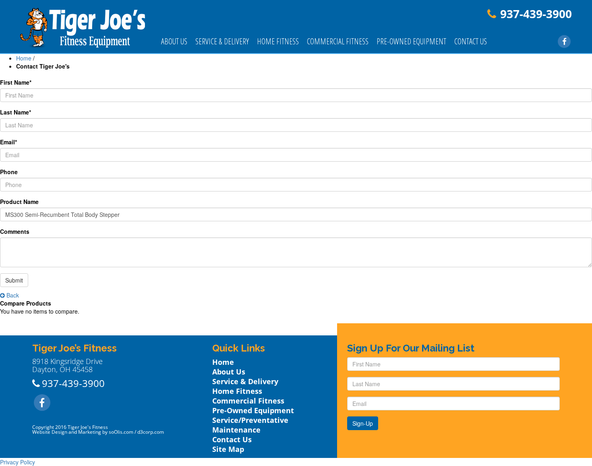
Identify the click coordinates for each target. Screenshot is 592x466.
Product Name (19, 202)
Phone (9, 172)
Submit (14, 280)
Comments (14, 231)
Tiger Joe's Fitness (88, 427)
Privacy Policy (17, 462)
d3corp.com (150, 432)
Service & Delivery (222, 41)
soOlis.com (121, 432)
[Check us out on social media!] (564, 41)
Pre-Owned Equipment (411, 41)
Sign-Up (362, 423)
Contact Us (470, 41)
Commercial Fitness (337, 41)
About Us (174, 41)
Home (23, 58)
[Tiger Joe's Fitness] (82, 27)
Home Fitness (278, 41)
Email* (8, 142)
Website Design (49, 432)
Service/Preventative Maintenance (250, 425)
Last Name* (15, 112)
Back (12, 295)
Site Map (228, 449)
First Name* (15, 82)
